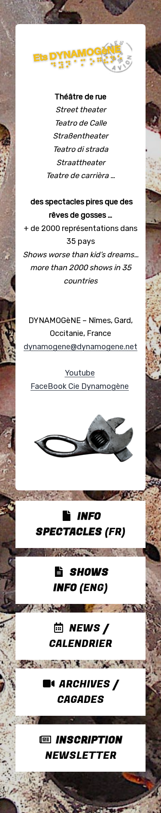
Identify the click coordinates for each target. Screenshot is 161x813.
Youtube (80, 373)
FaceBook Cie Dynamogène (79, 386)
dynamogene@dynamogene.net (80, 346)
